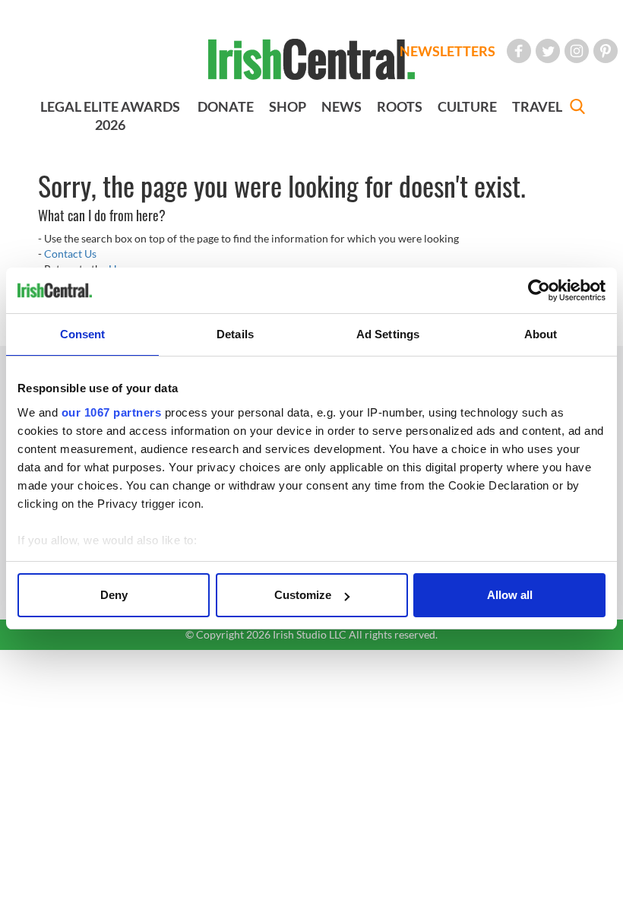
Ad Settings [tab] (387, 334)
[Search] (577, 108)
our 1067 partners (112, 412)
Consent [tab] (83, 334)
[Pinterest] (605, 51)
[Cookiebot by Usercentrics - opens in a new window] (539, 290)
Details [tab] (235, 334)
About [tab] (541, 334)
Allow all (510, 594)
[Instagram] (576, 51)
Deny (114, 594)
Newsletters (447, 51)
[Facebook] (519, 51)
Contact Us (70, 253)
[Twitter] (548, 51)
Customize (302, 594)
